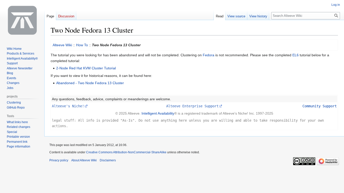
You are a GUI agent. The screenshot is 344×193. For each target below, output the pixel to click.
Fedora (208, 55)
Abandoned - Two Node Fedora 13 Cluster (90, 83)
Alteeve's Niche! (68, 106)
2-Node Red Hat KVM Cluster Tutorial (86, 68)
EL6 (295, 55)
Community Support (319, 106)
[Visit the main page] (22, 20)
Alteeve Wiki (62, 45)
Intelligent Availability (158, 113)
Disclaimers (108, 160)
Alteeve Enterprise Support (192, 106)
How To (82, 45)
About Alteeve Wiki (84, 160)
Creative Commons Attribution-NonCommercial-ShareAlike (126, 152)
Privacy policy (58, 160)
